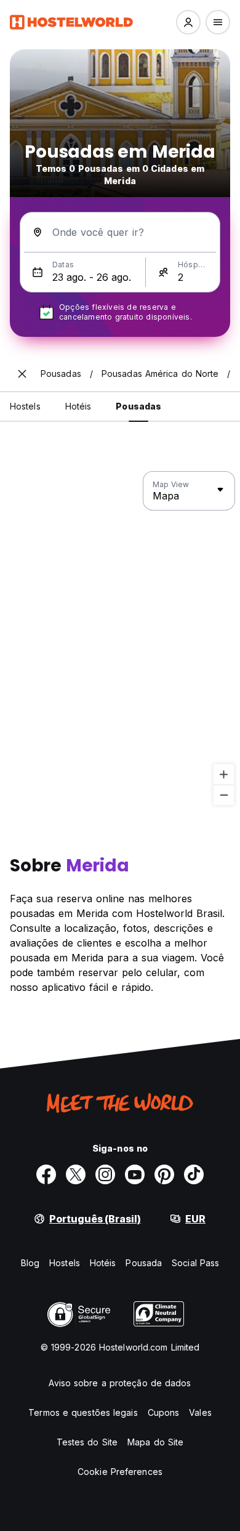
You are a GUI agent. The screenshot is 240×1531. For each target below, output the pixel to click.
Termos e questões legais (82, 1412)
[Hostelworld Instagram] (105, 1174)
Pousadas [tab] (138, 406)
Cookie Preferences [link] (120, 1471)
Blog (30, 1263)
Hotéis (103, 1263)
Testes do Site (87, 1442)
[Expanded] (22, 374)
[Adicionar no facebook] (46, 1174)
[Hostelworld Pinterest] (164, 1174)
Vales (200, 1412)
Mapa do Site (155, 1442)
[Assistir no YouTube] (135, 1174)
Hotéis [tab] (78, 406)
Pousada (144, 1263)
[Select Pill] (188, 22)
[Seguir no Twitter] (76, 1174)
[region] (120, 638)
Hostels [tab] (25, 406)
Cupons (164, 1412)
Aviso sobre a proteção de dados (120, 1383)
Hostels (64, 1263)
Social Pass (195, 1263)
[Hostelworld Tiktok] (194, 1174)
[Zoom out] (224, 795)
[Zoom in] (224, 774)
